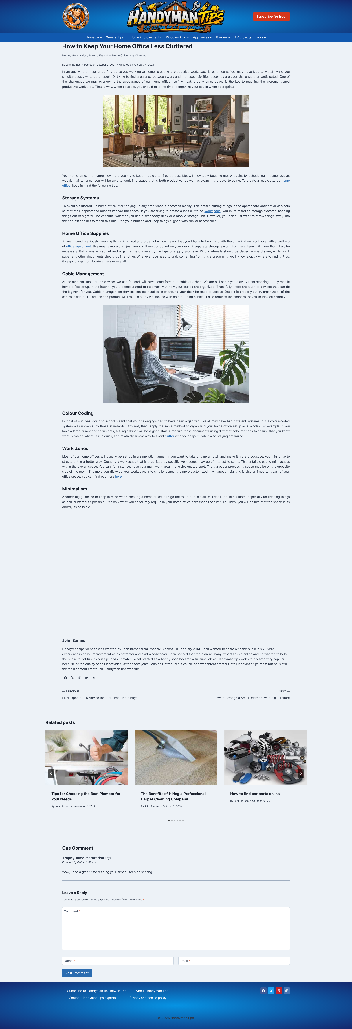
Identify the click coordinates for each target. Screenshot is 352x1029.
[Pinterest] (279, 990)
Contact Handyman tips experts (92, 998)
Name (69, 961)
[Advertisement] (172, 569)
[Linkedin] (287, 990)
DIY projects (242, 37)
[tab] (169, 820)
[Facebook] (263, 990)
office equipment (78, 246)
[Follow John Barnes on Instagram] (79, 678)
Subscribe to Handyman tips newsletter (96, 991)
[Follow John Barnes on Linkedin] (87, 678)
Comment (72, 911)
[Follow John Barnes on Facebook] (65, 678)
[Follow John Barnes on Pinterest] (94, 678)
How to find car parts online (255, 793)
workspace (213, 211)
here (118, 476)
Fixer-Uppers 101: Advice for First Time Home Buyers (101, 695)
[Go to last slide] (51, 773)
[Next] (301, 773)
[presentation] (86, 757)
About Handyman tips (152, 991)
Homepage (94, 37)
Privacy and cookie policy (147, 998)
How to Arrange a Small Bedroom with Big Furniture (252, 695)
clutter (169, 436)
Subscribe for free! (271, 16)
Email (185, 961)
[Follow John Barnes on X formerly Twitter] (72, 678)
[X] (271, 990)
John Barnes (62, 806)
